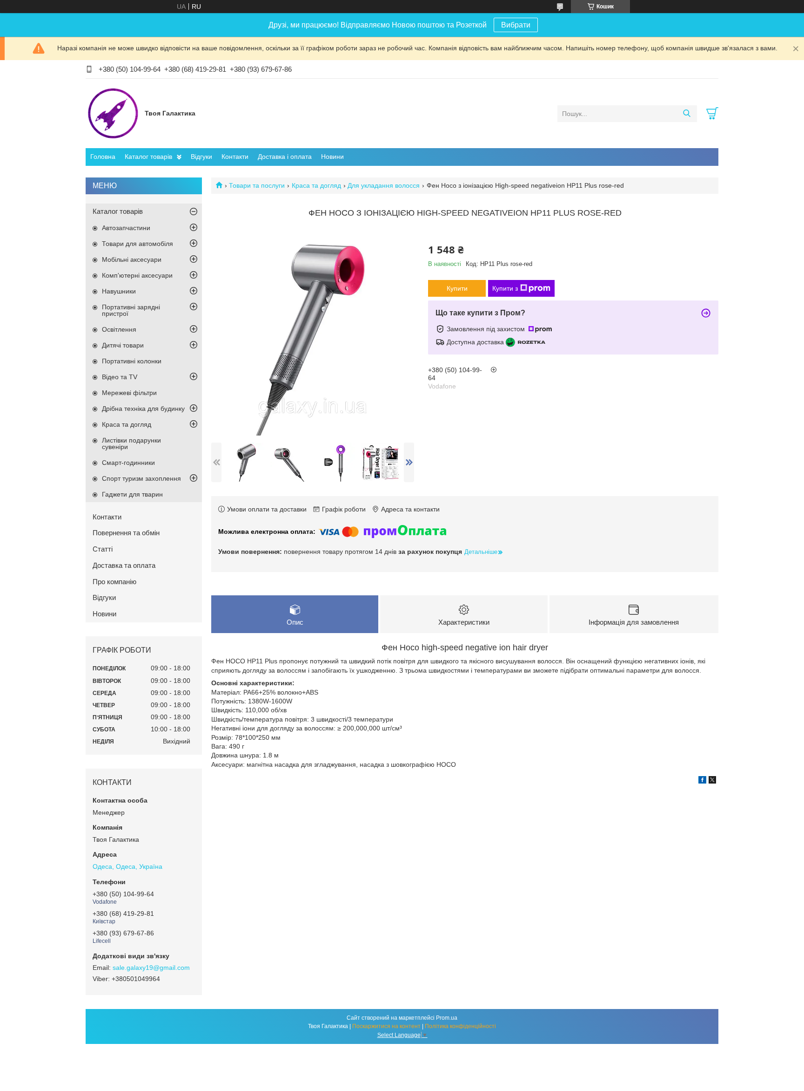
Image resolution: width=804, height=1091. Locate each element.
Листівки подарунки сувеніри (131, 443)
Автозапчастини (126, 228)
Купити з (505, 288)
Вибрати (515, 25)
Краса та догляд (316, 185)
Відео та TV (119, 377)
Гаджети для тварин (132, 494)
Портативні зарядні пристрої (131, 310)
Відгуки (201, 156)
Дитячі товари (123, 345)
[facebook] (702, 781)
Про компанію (114, 582)
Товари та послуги (257, 185)
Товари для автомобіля (137, 243)
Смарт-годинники (128, 462)
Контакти (234, 156)
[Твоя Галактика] (113, 113)
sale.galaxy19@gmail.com (151, 967)
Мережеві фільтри (129, 392)
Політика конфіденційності (460, 1026)
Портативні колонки (131, 361)
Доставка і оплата (285, 156)
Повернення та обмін (126, 533)
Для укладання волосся (384, 185)
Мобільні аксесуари (131, 259)
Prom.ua (446, 1018)
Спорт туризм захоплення (141, 478)
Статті (103, 549)
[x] (712, 781)
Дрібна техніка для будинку (143, 408)
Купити (457, 288)
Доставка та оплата (124, 565)
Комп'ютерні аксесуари (137, 275)
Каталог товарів (148, 156)
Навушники (119, 291)
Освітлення (119, 329)
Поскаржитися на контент (386, 1026)
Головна (102, 156)
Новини (332, 156)
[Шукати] (686, 113)
